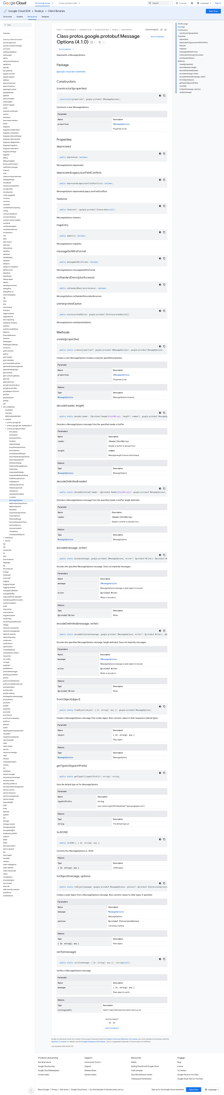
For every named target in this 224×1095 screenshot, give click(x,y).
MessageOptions (65, 397)
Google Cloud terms (79, 1090)
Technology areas (42, 3)
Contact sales (43, 1075)
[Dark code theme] (160, 96)
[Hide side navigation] (31, 1090)
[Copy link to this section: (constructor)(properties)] (89, 88)
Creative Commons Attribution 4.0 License (121, 1039)
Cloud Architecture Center (141, 1075)
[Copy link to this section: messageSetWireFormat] (88, 251)
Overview (7, 16)
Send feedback (157, 36)
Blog (179, 1062)
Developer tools (85, 30)
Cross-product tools (68, 3)
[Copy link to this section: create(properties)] (81, 339)
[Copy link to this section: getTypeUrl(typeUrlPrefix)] (89, 766)
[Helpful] (161, 30)
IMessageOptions (121, 124)
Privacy (55, 1090)
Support (88, 1066)
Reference (32, 16)
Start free (213, 11)
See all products (44, 1062)
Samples (45, 16)
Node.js (39, 11)
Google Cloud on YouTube (187, 1075)
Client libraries (56, 11)
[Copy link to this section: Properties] (75, 139)
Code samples (137, 1070)
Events (180, 1066)
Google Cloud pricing (46, 1066)
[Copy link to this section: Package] (71, 65)
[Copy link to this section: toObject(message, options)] (93, 876)
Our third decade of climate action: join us (106, 1090)
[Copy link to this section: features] (69, 199)
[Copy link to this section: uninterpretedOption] (84, 303)
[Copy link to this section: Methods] (72, 332)
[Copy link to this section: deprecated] (73, 146)
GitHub (133, 1062)
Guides (19, 16)
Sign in (218, 3)
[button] (17, 407)
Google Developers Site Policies (93, 1042)
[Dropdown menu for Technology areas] (53, 3)
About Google (43, 1090)
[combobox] (160, 3)
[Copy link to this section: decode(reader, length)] (86, 405)
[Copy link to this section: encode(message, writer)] (89, 548)
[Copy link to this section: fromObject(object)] (82, 699)
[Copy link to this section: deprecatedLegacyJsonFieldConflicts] (104, 172)
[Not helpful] (165, 30)
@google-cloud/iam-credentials (71, 71)
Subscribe (193, 1089)
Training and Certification (141, 1079)
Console (183, 3)
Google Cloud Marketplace (48, 1070)
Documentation (70, 30)
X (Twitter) (181, 1070)
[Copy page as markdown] (99, 42)
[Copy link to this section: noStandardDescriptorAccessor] (97, 277)
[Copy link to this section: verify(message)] (78, 952)
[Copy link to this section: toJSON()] (70, 832)
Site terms (64, 1090)
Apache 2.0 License (58, 1042)
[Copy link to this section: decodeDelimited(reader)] (89, 481)
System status (90, 1075)
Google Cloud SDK (19, 11)
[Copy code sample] (164, 96)
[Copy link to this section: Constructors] (79, 81)
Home (59, 30)
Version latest (66, 49)
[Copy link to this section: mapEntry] (71, 225)
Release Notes (90, 1070)
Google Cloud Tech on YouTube (190, 1079)
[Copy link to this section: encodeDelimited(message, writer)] (101, 623)
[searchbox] (17, 25)
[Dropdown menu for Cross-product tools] (80, 3)
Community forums (93, 1062)
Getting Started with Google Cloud (145, 1066)
